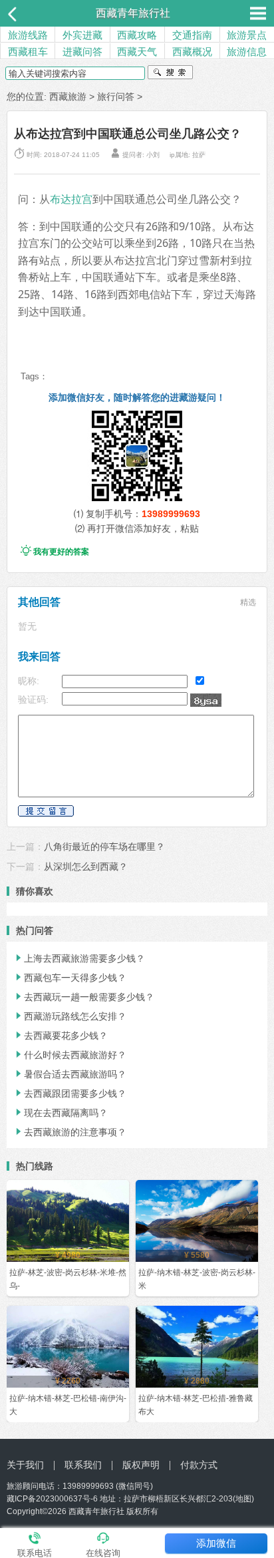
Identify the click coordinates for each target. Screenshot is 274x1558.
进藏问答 (82, 51)
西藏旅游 (67, 96)
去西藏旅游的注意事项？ (69, 1132)
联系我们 (83, 1465)
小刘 (153, 154)
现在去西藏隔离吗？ (60, 1112)
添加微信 (216, 1543)
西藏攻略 (137, 35)
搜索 (170, 74)
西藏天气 (137, 51)
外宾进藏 (82, 35)
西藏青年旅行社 (133, 13)
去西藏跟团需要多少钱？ (69, 1093)
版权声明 (141, 1465)
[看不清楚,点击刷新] (205, 700)
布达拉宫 (71, 199)
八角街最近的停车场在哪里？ (104, 846)
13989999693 (171, 513)
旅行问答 (115, 96)
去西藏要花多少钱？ (60, 1035)
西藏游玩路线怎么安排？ (69, 1016)
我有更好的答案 (55, 551)
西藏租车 (28, 51)
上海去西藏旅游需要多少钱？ (79, 958)
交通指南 (192, 35)
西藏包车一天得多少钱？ (69, 977)
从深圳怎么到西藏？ (86, 866)
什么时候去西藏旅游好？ (69, 1055)
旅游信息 (247, 51)
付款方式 (198, 1465)
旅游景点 (247, 35)
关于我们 (25, 1465)
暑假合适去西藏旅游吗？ (69, 1074)
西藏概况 (192, 51)
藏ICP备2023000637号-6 (52, 1498)
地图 (243, 1498)
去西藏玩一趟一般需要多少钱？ (83, 997)
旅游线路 (28, 35)
